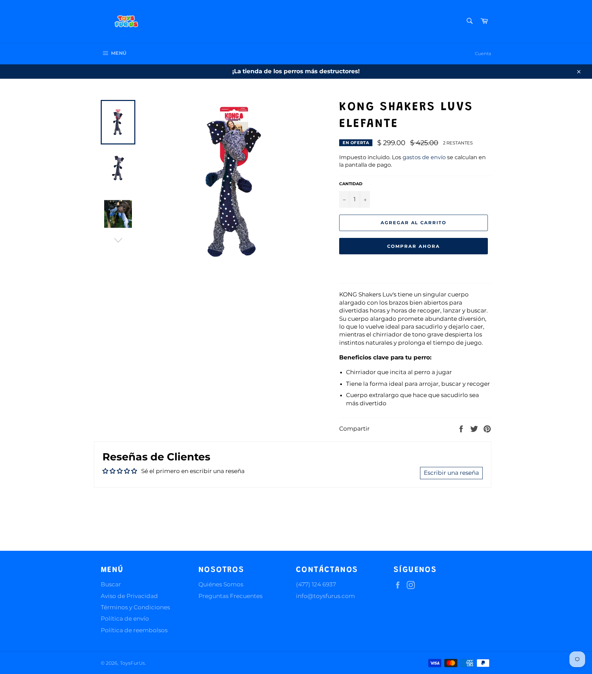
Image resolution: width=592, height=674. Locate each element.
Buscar (111, 584)
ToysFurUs (132, 663)
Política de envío (125, 618)
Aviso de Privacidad (129, 596)
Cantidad (350, 183)
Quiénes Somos (220, 584)
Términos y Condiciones (135, 607)
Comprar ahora (413, 246)
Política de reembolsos (134, 630)
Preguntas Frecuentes (230, 596)
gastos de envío (424, 157)
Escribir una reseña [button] (451, 472)
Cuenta (483, 53)
